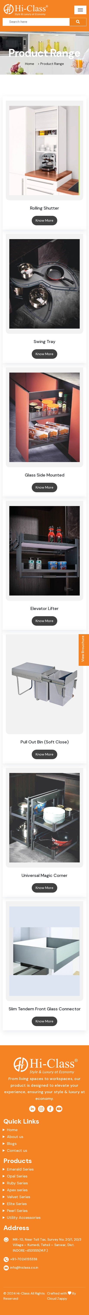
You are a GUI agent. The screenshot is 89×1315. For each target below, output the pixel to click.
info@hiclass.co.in (24, 1267)
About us (15, 1136)
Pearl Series (17, 1210)
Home (12, 1129)
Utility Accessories (24, 1217)
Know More (44, 220)
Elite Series (17, 1203)
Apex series (17, 1190)
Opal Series (17, 1176)
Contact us (17, 1150)
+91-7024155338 (23, 1259)
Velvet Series (18, 1196)
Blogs (12, 1143)
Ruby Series (17, 1183)
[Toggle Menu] (80, 9)
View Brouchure (83, 649)
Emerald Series (20, 1169)
